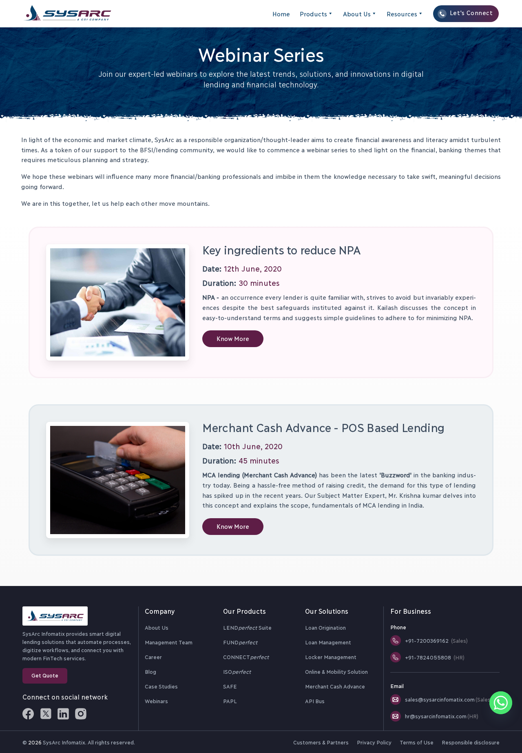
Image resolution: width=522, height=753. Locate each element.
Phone (398, 627)
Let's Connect (471, 12)
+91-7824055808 (434, 657)
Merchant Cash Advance (335, 686)
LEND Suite (247, 627)
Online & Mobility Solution (336, 671)
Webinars (156, 700)
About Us (357, 13)
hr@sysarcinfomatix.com (441, 716)
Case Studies (161, 686)
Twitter (45, 714)
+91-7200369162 (436, 640)
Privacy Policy (374, 742)
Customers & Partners (320, 742)
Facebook (28, 714)
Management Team (168, 642)
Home (281, 13)
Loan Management (328, 642)
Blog (150, 671)
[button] (232, 338)
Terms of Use (416, 742)
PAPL (230, 700)
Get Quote (44, 675)
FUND (240, 642)
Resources (402, 13)
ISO (237, 671)
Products (313, 13)
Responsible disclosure (471, 742)
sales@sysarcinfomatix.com (448, 699)
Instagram (80, 714)
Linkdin (63, 714)
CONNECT (246, 656)
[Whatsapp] (500, 702)
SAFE (230, 686)
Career (153, 656)
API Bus (315, 700)
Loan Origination (325, 627)
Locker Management (330, 656)
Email (397, 685)
